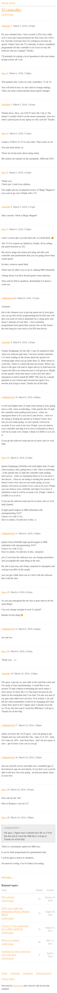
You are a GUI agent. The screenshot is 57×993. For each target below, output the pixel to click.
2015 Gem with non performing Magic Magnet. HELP (15, 911)
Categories (15, 973)
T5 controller (11, 10)
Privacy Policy (8, 979)
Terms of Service (43, 973)
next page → (7, 877)
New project (7, 897)
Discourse (18, 985)
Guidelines (28, 973)
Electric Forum (8, 3)
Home (4, 973)
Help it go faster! (10, 940)
